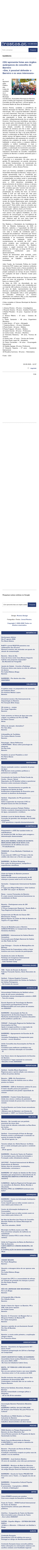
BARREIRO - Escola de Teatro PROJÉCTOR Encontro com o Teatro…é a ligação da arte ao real (18, 1475)
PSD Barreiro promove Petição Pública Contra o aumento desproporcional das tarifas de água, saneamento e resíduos (18, 810)
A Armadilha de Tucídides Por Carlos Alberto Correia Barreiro (10, 736)
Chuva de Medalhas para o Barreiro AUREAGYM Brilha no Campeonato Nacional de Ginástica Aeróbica (18, 929)
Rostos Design (22, 615)
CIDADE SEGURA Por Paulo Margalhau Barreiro (9, 1262)
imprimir (32, 368)
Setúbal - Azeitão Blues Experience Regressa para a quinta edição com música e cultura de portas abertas (17, 1072)
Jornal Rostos (26, 619)
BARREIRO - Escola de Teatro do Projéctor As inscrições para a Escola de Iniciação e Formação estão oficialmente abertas (17, 1156)
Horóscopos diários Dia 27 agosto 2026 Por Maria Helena (8, 639)
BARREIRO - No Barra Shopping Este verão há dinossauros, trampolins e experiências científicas (16, 863)
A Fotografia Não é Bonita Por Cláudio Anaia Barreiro (10, 1299)
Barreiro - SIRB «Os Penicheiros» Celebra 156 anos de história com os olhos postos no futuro (17, 1080)
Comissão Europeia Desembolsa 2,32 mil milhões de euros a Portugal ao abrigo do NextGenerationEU (16, 1537)
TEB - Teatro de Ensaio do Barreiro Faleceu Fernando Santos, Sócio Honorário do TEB (18, 972)
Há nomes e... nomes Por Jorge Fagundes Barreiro (9, 709)
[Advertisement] (19, 20)
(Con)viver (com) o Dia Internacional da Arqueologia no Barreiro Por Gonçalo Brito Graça (15, 701)
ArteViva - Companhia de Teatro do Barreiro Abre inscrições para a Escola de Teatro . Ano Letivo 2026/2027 (17, 1515)
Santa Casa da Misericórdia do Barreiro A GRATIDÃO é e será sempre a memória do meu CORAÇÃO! (17, 1442)
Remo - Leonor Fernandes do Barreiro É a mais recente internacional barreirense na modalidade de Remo (18, 896)
